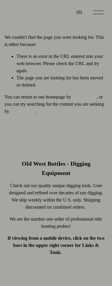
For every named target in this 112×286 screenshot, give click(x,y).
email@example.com (56, 263)
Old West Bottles (22, 12)
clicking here (84, 96)
